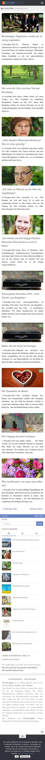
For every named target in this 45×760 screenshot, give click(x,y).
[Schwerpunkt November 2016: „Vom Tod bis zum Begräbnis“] (22, 280)
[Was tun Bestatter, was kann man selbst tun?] (22, 468)
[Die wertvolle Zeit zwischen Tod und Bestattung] (22, 74)
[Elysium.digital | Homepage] (17, 3)
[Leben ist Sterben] (6, 623)
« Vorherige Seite (9, 508)
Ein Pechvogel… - (18, 563)
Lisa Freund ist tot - (19, 551)
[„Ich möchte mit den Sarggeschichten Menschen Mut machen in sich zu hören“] (22, 224)
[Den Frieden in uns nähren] (6, 589)
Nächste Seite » (36, 508)
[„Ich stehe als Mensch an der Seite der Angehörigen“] (22, 175)
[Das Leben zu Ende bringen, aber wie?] (6, 635)
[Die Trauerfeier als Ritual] (22, 377)
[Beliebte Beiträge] (22, 533)
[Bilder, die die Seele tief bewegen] (22, 332)
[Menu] (42, 3)
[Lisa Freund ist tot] (6, 554)
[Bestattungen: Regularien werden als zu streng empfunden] (22, 22)
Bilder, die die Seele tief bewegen (19, 345)
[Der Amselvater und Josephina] (6, 646)
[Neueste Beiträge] (9, 533)
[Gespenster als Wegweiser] (6, 577)
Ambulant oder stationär (10, 659)
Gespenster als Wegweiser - (21, 574)
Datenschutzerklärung (26, 753)
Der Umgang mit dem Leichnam (18, 436)
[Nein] (42, 749)
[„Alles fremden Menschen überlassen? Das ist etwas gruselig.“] (22, 126)
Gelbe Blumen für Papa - (20, 597)
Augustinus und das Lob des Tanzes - (24, 609)
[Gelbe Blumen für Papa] (6, 600)
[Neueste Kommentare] (36, 533)
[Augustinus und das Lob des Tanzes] (6, 612)
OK (17, 756)
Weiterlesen (25, 756)
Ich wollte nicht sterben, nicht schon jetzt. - (26, 540)
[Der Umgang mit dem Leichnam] (22, 423)
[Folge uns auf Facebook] (37, 516)
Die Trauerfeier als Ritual (15, 391)
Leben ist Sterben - (19, 620)
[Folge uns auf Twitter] (41, 516)
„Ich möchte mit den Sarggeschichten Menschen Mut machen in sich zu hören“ (21, 241)
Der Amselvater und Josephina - (23, 643)
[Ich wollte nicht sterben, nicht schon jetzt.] (6, 542)
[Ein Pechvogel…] (6, 565)
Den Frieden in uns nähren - (21, 586)
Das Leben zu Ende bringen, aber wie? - (25, 632)
